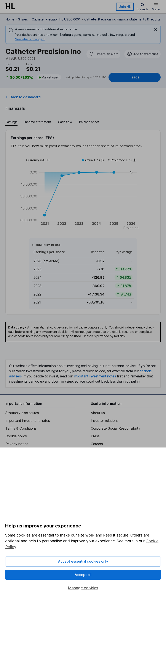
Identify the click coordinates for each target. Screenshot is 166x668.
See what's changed (30, 39)
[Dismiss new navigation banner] (155, 29)
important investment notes (95, 376)
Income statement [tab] (37, 122)
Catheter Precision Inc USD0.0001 (56, 19)
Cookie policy (16, 436)
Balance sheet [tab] (89, 122)
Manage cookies (83, 588)
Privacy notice (16, 444)
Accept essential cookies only (83, 561)
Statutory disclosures (22, 413)
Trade (134, 77)
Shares (23, 19)
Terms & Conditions (21, 428)
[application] (83, 194)
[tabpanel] (83, 222)
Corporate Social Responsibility (115, 428)
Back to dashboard (25, 97)
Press (95, 436)
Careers (97, 444)
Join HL (125, 7)
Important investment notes (27, 420)
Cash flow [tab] (65, 122)
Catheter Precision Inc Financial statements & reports (122, 19)
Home (9, 19)
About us (98, 413)
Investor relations (104, 420)
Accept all (83, 575)
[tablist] (52, 122)
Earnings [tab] (11, 122)
